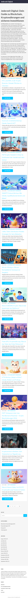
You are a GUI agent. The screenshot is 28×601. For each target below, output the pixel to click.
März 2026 (4, 549)
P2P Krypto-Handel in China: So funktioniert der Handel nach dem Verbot (13, 157)
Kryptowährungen (11, 118)
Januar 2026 (4, 553)
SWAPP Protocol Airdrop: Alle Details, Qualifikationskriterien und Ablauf (13, 195)
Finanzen (3, 527)
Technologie (4, 530)
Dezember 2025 (5, 555)
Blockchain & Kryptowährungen (14, 78)
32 (19, 506)
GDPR (2, 590)
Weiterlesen (7, 98)
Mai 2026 (3, 545)
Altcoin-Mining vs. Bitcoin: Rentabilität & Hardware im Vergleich (11, 269)
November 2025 (5, 557)
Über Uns (2, 584)
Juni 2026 (4, 543)
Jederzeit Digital (7, 2)
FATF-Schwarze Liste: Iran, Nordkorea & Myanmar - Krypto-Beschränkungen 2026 (13, 415)
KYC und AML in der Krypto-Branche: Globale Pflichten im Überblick (12, 83)
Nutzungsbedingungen (5, 586)
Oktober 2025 (4, 559)
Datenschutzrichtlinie (5, 588)
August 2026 (4, 538)
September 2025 (5, 561)
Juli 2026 (3, 541)
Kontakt (3, 592)
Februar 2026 (4, 551)
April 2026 (4, 547)
